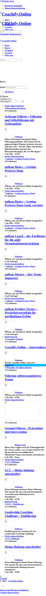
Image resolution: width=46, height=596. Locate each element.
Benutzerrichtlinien (20, 590)
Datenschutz (13, 592)
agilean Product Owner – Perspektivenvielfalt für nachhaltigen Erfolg (21, 312)
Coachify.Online (15, 581)
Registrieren (15, 34)
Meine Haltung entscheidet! (23, 546)
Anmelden (4, 34)
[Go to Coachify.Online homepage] (15, 14)
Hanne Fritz (20, 445)
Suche (2, 87)
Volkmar (19, 137)
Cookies (3, 592)
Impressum (5, 590)
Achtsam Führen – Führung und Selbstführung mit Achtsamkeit (23, 120)
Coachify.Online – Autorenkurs (25, 347)
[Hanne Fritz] (10, 445)
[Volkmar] (10, 137)
